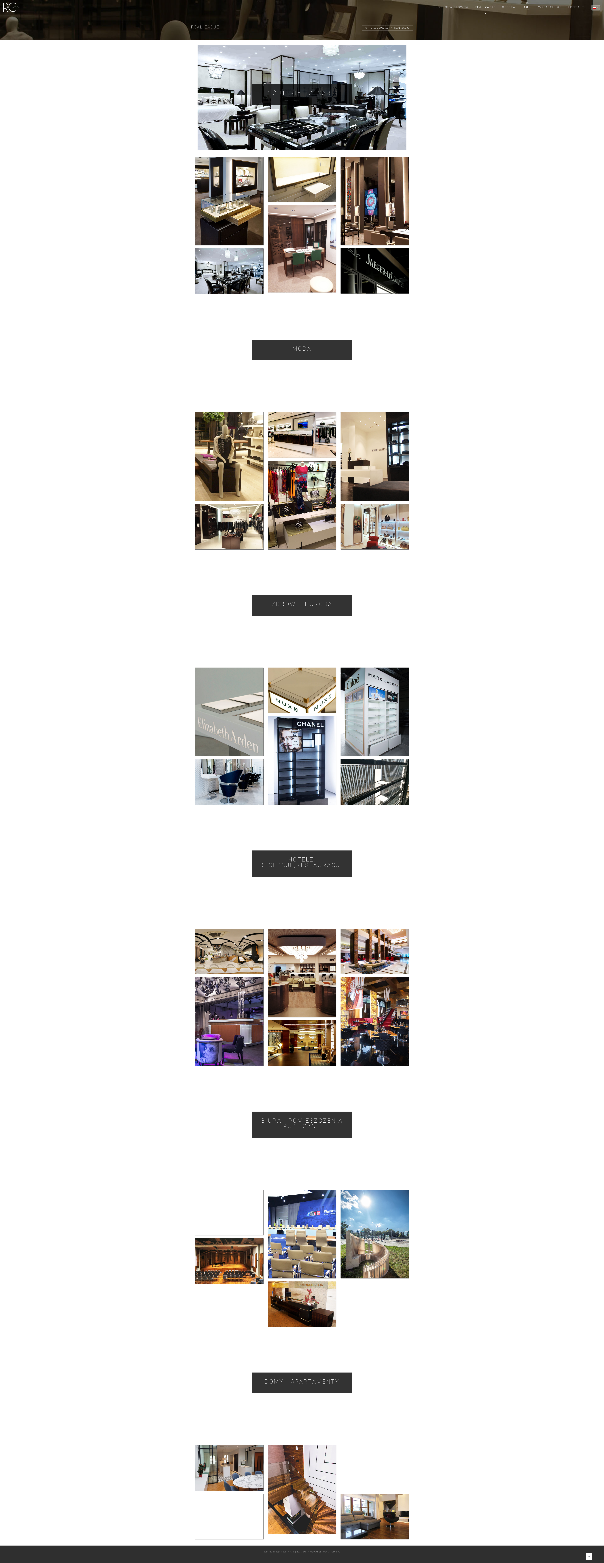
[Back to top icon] (589, 1556)
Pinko (229, 525)
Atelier (229, 780)
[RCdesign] (11, 7)
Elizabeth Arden (229, 710)
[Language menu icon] (595, 8)
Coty (374, 710)
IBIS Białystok (229, 950)
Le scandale (229, 1020)
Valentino (374, 525)
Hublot (374, 199)
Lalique (229, 270)
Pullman (302, 971)
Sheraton (302, 1041)
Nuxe (302, 689)
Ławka (375, 1232)
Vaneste (302, 178)
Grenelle (229, 1466)
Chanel (301, 759)
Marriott (374, 950)
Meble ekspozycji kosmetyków (374, 780)
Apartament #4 (374, 1515)
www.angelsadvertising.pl (325, 1552)
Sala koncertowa (229, 1259)
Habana (374, 1020)
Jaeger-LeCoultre (374, 269)
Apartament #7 (229, 1515)
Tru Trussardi (374, 455)
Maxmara (229, 455)
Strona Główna (376, 28)
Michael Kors (301, 433)
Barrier (229, 199)
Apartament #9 (374, 1466)
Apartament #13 (301, 1488)
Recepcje (301, 1303)
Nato (302, 1232)
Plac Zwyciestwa (229, 1211)
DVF (302, 504)
